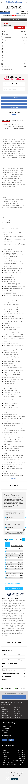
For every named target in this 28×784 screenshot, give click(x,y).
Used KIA (16, 709)
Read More (14, 478)
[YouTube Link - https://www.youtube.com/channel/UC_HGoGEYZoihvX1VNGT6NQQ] (11, 740)
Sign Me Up (14, 697)
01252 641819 (7, 736)
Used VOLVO (17, 717)
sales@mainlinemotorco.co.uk (12, 737)
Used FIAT (3, 707)
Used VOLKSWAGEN (6, 717)
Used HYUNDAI (5, 709)
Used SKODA (17, 713)
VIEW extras (20, 27)
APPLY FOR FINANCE (14, 19)
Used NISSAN (17, 711)
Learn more (17, 777)
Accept (14, 779)
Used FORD (17, 707)
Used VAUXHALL (18, 715)
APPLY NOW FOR (5, 13)
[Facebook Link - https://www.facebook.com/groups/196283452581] (4, 740)
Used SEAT (3, 713)
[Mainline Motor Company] (14, 2)
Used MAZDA (4, 711)
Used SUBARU (4, 715)
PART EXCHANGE (14, 107)
